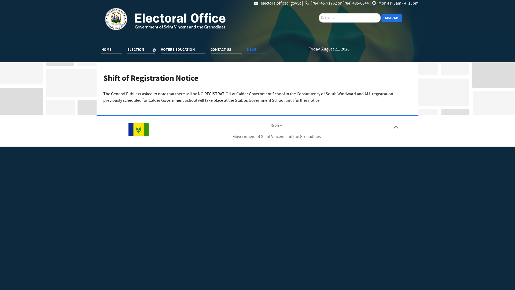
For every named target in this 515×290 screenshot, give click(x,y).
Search (391, 18)
